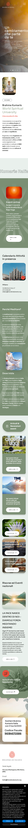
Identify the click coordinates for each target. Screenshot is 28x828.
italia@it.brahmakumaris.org (11, 780)
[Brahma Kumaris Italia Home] (8, 4)
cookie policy (6, 802)
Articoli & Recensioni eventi (15, 426)
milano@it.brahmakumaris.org (11, 292)
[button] (10, 70)
